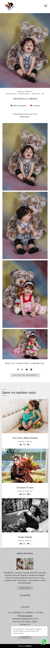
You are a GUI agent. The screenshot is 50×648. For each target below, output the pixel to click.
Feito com (25, 646)
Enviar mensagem (26, 616)
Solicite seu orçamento (25, 375)
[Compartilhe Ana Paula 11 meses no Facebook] (18, 369)
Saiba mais (25, 588)
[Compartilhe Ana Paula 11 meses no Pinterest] (31, 369)
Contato (25, 637)
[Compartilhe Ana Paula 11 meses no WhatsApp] (22, 369)
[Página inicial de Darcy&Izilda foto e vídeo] (9, 6)
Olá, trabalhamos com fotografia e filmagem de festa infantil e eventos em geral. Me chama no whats (27, 631)
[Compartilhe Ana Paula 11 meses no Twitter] (27, 369)
